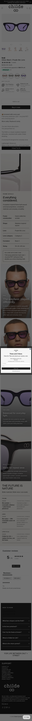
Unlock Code (16, 368)
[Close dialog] (30, 349)
